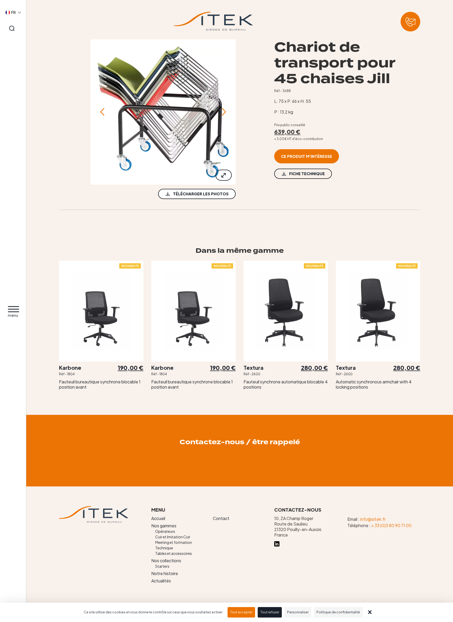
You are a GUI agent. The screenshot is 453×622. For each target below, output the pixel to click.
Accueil (158, 518)
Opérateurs (165, 531)
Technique (164, 547)
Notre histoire (164, 573)
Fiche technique (307, 173)
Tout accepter (241, 612)
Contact (221, 518)
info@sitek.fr (373, 519)
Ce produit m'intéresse (306, 156)
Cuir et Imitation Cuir (172, 536)
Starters (162, 566)
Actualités (161, 580)
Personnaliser (298, 612)
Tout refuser (269, 612)
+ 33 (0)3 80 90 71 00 (391, 525)
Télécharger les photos (201, 193)
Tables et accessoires (173, 553)
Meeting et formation (173, 542)
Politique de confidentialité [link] (338, 612)
